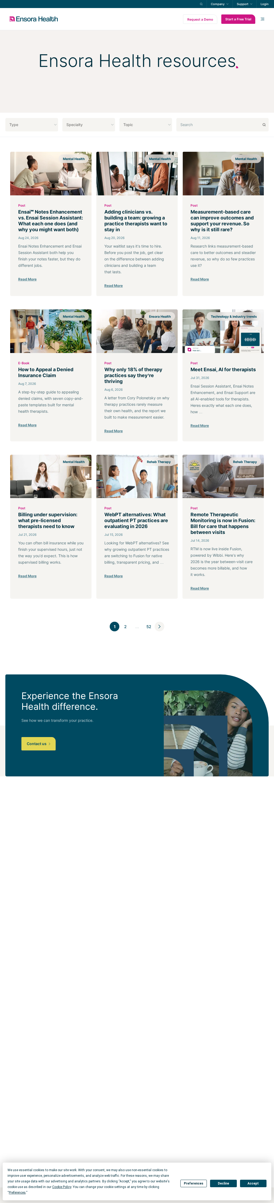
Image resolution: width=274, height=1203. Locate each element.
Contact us (37, 743)
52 (148, 626)
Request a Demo (200, 19)
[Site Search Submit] (201, 4)
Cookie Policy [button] (61, 1187)
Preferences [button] (17, 1192)
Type (13, 124)
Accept (253, 1183)
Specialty (74, 124)
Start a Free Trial (238, 19)
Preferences (193, 1183)
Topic (128, 124)
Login (265, 4)
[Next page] (159, 626)
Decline (223, 1183)
